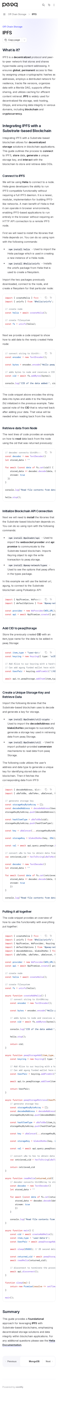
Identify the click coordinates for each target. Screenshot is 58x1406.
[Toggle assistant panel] (49, 5)
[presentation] (29, 311)
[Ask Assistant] (51, 298)
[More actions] (54, 5)
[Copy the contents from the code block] (46, 298)
